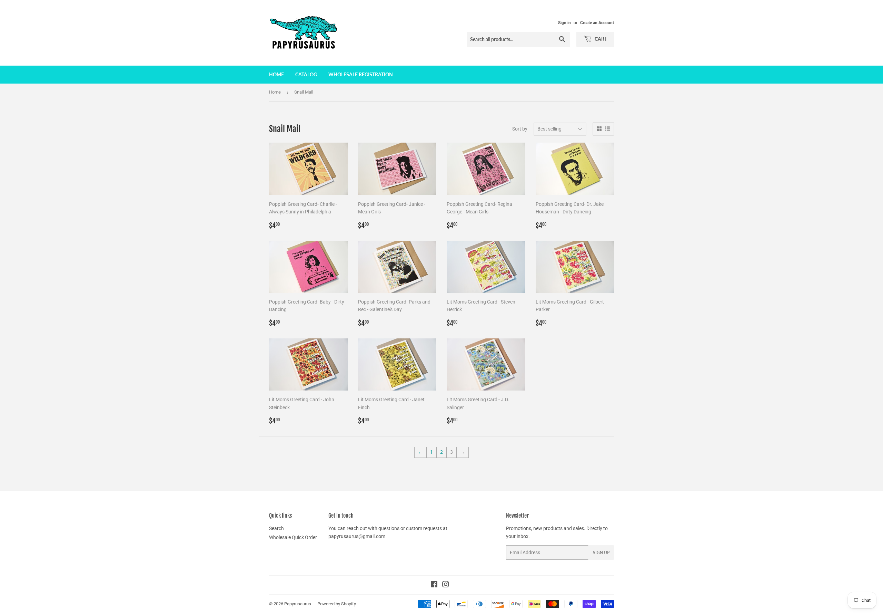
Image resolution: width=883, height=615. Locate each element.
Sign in (564, 22)
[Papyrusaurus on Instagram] (445, 585)
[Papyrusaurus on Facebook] (434, 585)
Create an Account (597, 22)
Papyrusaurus (297, 603)
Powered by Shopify (336, 603)
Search (276, 528)
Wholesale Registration (360, 74)
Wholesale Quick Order (293, 537)
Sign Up (601, 552)
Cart (600, 39)
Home (276, 74)
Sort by (519, 129)
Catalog (306, 74)
